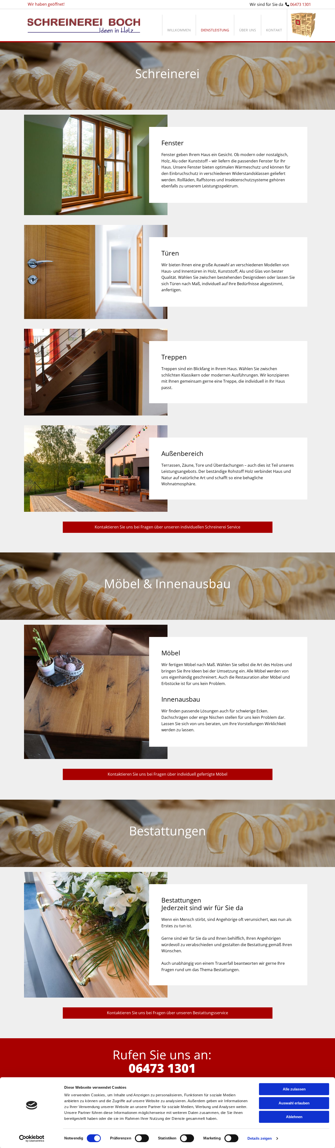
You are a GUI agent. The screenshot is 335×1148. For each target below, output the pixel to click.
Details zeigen (259, 1138)
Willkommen (179, 30)
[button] (167, 527)
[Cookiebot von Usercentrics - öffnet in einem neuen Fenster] (31, 1138)
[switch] (142, 1138)
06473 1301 (300, 4)
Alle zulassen (294, 1089)
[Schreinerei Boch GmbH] (84, 25)
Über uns (247, 30)
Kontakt (274, 30)
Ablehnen (294, 1117)
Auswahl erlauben (294, 1103)
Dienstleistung (215, 30)
